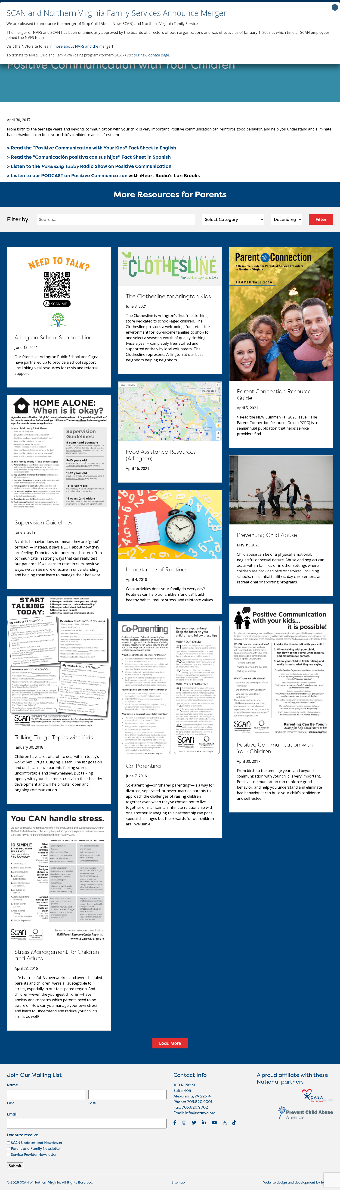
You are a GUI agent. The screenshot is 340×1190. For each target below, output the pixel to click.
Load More (170, 1043)
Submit (15, 1165)
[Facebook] (174, 1122)
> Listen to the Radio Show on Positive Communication (89, 166)
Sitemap (178, 1182)
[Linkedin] (204, 1122)
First (10, 1102)
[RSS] (225, 1122)
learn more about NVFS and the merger (77, 46)
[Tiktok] (234, 1122)
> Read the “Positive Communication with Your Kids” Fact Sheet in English (91, 148)
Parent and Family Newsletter (36, 1148)
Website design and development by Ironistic (298, 1182)
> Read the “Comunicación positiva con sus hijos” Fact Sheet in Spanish (89, 157)
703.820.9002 (195, 1107)
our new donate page (151, 55)
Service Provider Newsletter (33, 1154)
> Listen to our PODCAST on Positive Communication (67, 175)
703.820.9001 (199, 1101)
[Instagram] (184, 1122)
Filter (320, 219)
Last (92, 1102)
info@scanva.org (200, 1112)
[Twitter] (194, 1122)
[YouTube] (214, 1122)
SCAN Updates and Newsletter (36, 1142)
